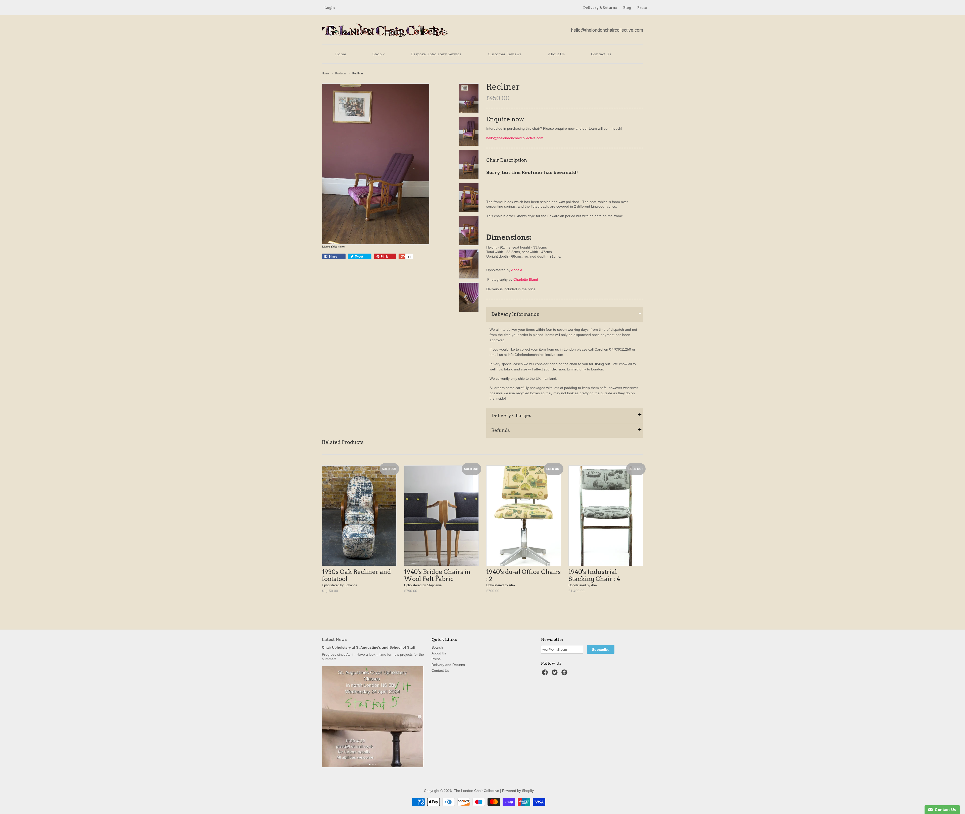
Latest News (334, 639)
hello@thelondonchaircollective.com (607, 30)
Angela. (517, 270)
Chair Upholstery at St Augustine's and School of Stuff (368, 647)
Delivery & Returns (600, 8)
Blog (627, 8)
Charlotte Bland (525, 279)
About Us (556, 54)
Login (329, 8)
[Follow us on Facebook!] (545, 673)
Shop (377, 54)
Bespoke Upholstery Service (436, 54)
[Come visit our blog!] (565, 673)
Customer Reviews (504, 54)
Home (340, 54)
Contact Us (601, 54)
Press (642, 8)
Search (437, 647)
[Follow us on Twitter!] (555, 673)
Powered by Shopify (518, 791)
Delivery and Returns (448, 665)
